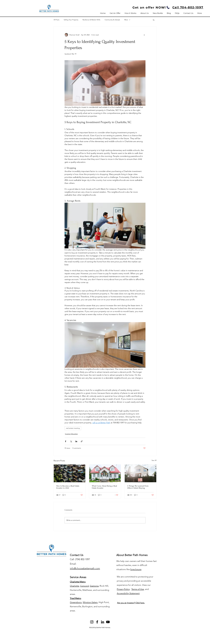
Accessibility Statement (128, 593)
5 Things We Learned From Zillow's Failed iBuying (138, 487)
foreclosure (135, 569)
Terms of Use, (137, 589)
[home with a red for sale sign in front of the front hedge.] (140, 473)
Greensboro (76, 602)
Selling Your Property (71, 20)
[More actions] (144, 35)
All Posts (56, 20)
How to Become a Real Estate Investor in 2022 (67, 487)
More (126, 20)
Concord (84, 586)
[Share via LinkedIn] (76, 441)
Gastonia (94, 586)
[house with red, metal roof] (105, 473)
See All (154, 460)
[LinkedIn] (102, 622)
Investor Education (71, 434)
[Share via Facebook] (66, 441)
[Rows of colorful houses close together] (69, 473)
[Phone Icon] (168, 7)
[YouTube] (108, 622)
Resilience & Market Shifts (91, 20)
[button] (154, 20)
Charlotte (74, 586)
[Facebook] (97, 622)
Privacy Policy (123, 589)
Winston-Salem (90, 602)
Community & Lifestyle (112, 20)
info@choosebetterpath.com (85, 568)
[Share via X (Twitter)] (71, 441)
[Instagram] (92, 622)
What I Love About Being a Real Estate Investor (104, 487)
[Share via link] (82, 441)
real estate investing (73, 428)
